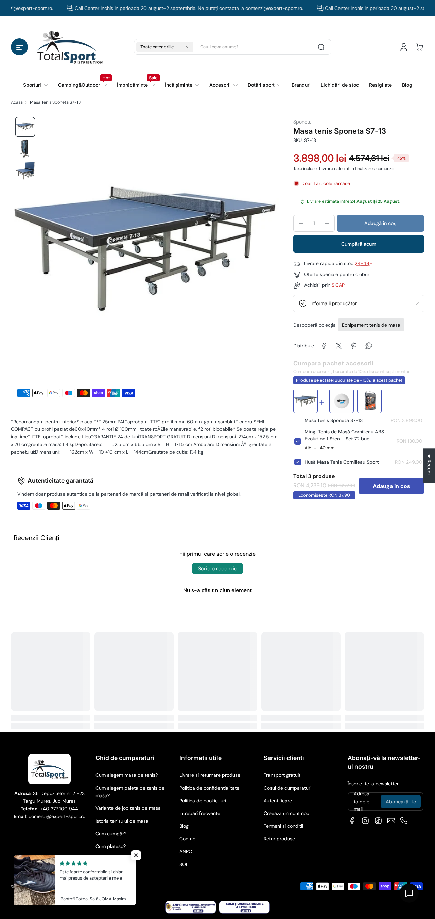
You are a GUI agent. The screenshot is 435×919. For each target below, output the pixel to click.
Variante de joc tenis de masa (128, 808)
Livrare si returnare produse (209, 775)
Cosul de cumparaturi (287, 788)
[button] (19, 46)
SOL (183, 864)
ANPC (185, 851)
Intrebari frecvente (199, 813)
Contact (188, 839)
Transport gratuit (282, 775)
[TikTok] (378, 821)
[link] (82, 85)
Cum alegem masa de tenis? (126, 775)
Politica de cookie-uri (202, 801)
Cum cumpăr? (110, 834)
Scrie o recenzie (217, 568)
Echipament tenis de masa (371, 325)
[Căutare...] (321, 47)
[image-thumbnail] (25, 127)
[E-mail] (391, 821)
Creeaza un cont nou (286, 813)
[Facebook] (352, 821)
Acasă (17, 102)
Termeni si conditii (283, 826)
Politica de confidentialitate (209, 788)
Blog (184, 826)
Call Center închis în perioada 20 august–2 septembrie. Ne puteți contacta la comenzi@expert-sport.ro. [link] (169, 8)
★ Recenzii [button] (429, 465)
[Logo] (69, 46)
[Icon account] (404, 47)
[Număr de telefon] (404, 821)
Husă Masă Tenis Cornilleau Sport (341, 462)
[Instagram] (365, 821)
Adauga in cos (391, 486)
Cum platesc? (110, 846)
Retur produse (279, 839)
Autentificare (278, 801)
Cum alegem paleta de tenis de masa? (129, 792)
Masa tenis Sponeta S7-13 (333, 420)
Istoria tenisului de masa (122, 821)
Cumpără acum (358, 244)
